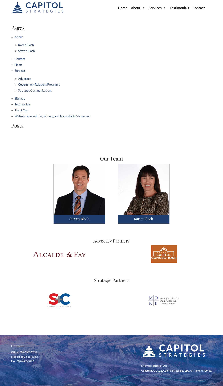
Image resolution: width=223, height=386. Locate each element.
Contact (199, 8)
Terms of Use (160, 365)
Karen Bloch (26, 45)
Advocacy (24, 78)
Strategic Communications (35, 90)
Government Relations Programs (39, 84)
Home (122, 8)
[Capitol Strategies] (37, 12)
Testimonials (179, 8)
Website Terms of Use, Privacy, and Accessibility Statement (52, 116)
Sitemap (20, 98)
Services (155, 8)
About (135, 8)
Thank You (21, 110)
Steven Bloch (26, 51)
